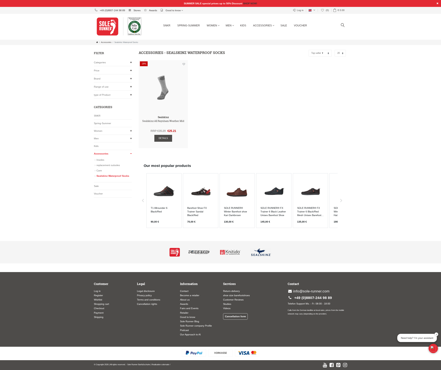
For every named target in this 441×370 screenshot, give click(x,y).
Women (212, 25)
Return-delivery (231, 291)
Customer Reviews (233, 299)
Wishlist (98, 299)
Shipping (98, 317)
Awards (152, 10)
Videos (226, 308)
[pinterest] (338, 365)
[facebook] (332, 365)
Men (229, 25)
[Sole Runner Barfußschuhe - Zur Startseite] (109, 28)
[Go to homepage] (97, 42)
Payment (99, 312)
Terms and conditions (148, 299)
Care (99, 170)
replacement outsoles (108, 165)
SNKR (166, 25)
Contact (184, 291)
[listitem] (164, 200)
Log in (97, 291)
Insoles (258, 38)
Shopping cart (101, 304)
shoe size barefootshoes (236, 295)
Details (163, 138)
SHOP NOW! (250, 3)
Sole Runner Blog (189, 321)
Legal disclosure (146, 291)
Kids (243, 25)
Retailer (184, 312)
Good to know (173, 10)
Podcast (184, 330)
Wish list (183, 65)
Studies (227, 304)
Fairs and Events (189, 308)
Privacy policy (144, 295)
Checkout (99, 308)
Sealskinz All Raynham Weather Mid (163, 121)
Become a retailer (189, 295)
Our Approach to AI (190, 334)
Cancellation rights (147, 304)
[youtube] (325, 365)
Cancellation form (235, 316)
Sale (283, 25)
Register (98, 295)
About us (185, 299)
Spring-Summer (188, 25)
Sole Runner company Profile (196, 325)
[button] (143, 201)
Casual (212, 38)
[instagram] (345, 365)
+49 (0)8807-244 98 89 (112, 10)
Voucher (300, 25)
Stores (137, 10)
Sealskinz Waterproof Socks (112, 175)
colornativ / (165, 364)
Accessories (262, 25)
